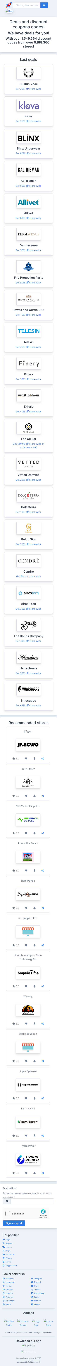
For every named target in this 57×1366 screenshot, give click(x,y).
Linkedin (9, 1293)
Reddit (8, 1304)
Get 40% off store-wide (28, 411)
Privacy (9, 1258)
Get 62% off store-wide (28, 705)
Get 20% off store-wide (28, 89)
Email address (10, 1188)
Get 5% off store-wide (28, 576)
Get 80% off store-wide (28, 153)
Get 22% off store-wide (28, 673)
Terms (8, 1261)
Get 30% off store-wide (28, 250)
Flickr (36, 1286)
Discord (37, 1282)
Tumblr (37, 1289)
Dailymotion (39, 1293)
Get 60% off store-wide (28, 218)
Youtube (9, 1289)
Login (8, 1239)
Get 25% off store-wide (28, 121)
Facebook (10, 1278)
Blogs (8, 1250)
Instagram (10, 1282)
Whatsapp (10, 1300)
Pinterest (9, 1297)
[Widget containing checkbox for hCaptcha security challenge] (26, 1213)
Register (9, 1243)
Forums (9, 1247)
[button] (9, 10)
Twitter (9, 1286)
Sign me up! (13, 1223)
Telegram (38, 1278)
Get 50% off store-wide (28, 185)
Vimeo (37, 1304)
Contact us (10, 1254)
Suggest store (11, 1265)
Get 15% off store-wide (28, 314)
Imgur (36, 1297)
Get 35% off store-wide (28, 379)
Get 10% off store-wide (28, 512)
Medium (37, 1300)
